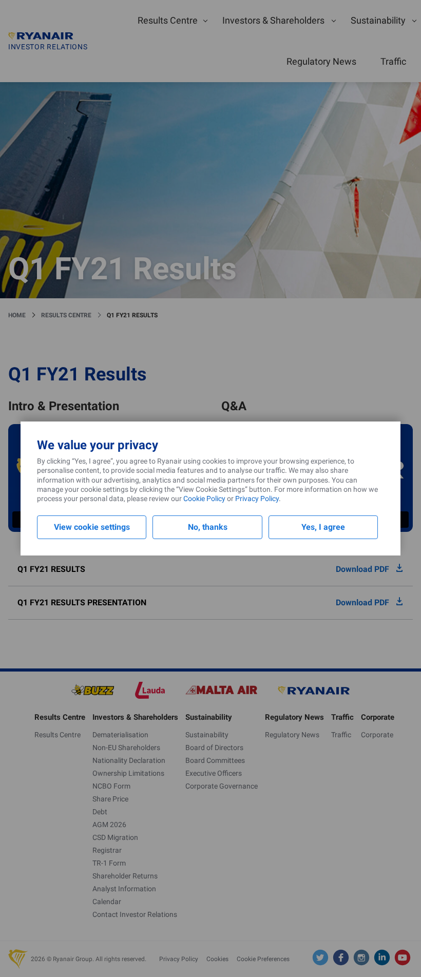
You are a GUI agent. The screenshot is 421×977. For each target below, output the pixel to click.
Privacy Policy (257, 498)
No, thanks (207, 527)
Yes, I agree (323, 527)
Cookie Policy (204, 498)
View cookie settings (92, 527)
